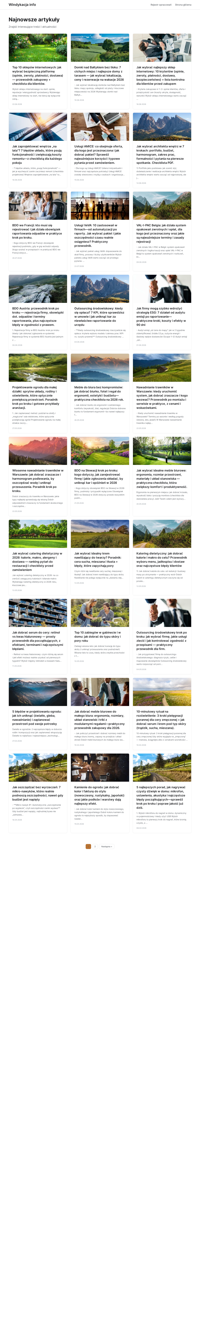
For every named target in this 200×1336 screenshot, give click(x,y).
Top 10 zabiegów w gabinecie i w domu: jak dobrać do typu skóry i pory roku (97, 636)
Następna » (106, 846)
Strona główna (183, 4)
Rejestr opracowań (161, 4)
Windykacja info (22, 4)
